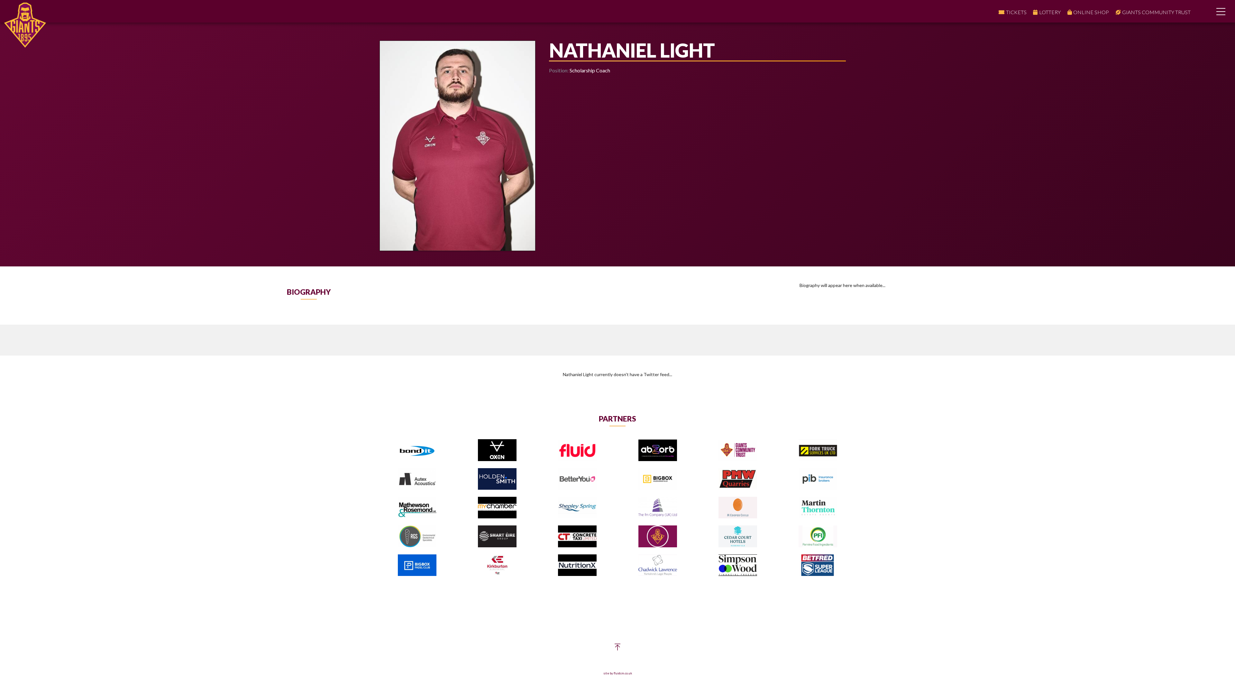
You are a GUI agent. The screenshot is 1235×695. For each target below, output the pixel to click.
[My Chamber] (497, 508)
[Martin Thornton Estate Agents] (817, 508)
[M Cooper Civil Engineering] (737, 508)
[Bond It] (417, 450)
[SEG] (497, 536)
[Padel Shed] (417, 565)
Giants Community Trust (1156, 12)
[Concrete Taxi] (577, 536)
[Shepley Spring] (577, 508)
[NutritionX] (577, 565)
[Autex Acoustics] (417, 479)
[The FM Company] (657, 508)
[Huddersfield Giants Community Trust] (737, 450)
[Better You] (577, 479)
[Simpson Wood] (737, 565)
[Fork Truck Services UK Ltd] (817, 450)
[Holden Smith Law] (497, 479)
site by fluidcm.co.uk (617, 673)
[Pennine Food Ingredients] (817, 536)
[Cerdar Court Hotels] (737, 536)
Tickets (1016, 12)
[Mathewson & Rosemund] (417, 508)
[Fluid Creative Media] (577, 450)
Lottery (1050, 12)
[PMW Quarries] (737, 479)
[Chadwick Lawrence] (657, 565)
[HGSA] (657, 536)
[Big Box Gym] (657, 479)
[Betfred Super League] (817, 565)
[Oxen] (497, 450)
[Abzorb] (657, 450)
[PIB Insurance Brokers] (817, 479)
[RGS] (417, 536)
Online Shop (1091, 12)
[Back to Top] (617, 648)
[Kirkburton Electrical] (497, 565)
